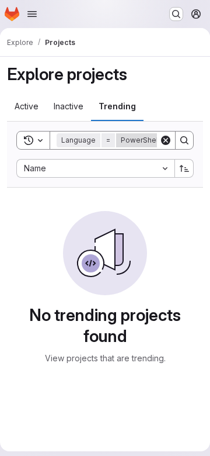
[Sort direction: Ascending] (184, 168)
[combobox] (95, 168)
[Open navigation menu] (32, 14)
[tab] (26, 106)
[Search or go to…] (176, 14)
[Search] (184, 140)
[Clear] (166, 140)
